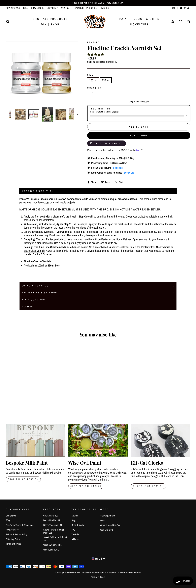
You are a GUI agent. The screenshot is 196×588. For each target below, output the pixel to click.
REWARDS (79, 7)
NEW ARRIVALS (13, 7)
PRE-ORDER (92, 7)
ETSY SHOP (52, 7)
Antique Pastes (100, 239)
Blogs (73, 520)
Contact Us (11, 515)
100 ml (93, 80)
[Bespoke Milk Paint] (35, 440)
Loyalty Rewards (35, 285)
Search (74, 515)
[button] (95, 54)
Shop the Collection (148, 486)
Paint (124, 19)
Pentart (93, 42)
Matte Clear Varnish (34, 251)
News (102, 520)
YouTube (75, 534)
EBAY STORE (37, 7)
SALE (25, 7)
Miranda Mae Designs (110, 525)
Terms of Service (13, 543)
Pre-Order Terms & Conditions (19, 525)
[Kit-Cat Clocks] (160, 440)
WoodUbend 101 (51, 549)
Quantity (94, 88)
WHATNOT (66, 7)
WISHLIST (106, 7)
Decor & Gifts (146, 19)
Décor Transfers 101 (52, 525)
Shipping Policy (13, 539)
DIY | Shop (50, 24)
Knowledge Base (107, 515)
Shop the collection (85, 486)
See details (118, 168)
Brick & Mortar (78, 525)
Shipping (91, 61)
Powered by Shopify (98, 577)
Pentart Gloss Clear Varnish (155, 247)
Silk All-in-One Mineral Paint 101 (53, 531)
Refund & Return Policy (16, 534)
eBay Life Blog (106, 529)
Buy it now (139, 135)
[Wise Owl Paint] (98, 440)
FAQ (8, 520)
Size (90, 75)
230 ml (105, 80)
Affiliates (75, 539)
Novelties (139, 24)
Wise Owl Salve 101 (52, 544)
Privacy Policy (12, 529)
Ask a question (33, 299)
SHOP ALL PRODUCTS (50, 19)
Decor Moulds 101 (51, 520)
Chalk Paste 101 (50, 515)
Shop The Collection (23, 479)
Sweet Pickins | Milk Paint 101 (55, 539)
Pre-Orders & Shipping (39, 292)
